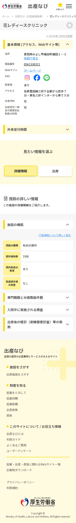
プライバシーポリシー (20, 482)
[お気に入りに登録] (69, 25)
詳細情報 (20, 170)
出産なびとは (15, 434)
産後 (9, 415)
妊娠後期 (12, 404)
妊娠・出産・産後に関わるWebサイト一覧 (33, 464)
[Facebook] (37, 77)
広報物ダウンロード (19, 470)
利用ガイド (13, 439)
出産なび (38, 6)
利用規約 (12, 488)
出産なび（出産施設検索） (29, 16)
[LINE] (46, 77)
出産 (55, 170)
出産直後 (12, 410)
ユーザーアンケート (19, 451)
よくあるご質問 (16, 445)
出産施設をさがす (17, 374)
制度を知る (18, 385)
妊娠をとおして (16, 393)
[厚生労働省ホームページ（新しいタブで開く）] (12, 6)
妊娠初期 (12, 398)
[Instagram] (27, 77)
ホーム (5, 16)
